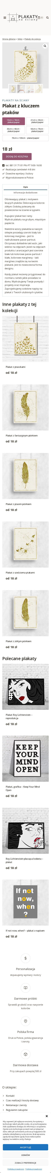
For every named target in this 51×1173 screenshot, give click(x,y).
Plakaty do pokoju (33, 39)
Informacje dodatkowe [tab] (25, 192)
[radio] (13, 121)
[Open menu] (5, 17)
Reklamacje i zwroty (16, 1105)
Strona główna (8, 39)
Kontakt (10, 1095)
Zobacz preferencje (25, 1162)
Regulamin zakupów (16, 1109)
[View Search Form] (47, 17)
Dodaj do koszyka (17, 156)
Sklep (20, 39)
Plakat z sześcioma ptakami (20, 572)
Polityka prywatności (16, 1169)
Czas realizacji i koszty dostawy (22, 1100)
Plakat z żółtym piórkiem (18, 641)
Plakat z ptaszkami (15, 366)
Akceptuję (25, 1147)
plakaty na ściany (15, 100)
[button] (46, 1116)
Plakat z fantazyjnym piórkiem (22, 435)
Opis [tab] (25, 187)
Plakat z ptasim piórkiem (18, 504)
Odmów (25, 1155)
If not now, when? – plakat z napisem (25, 930)
